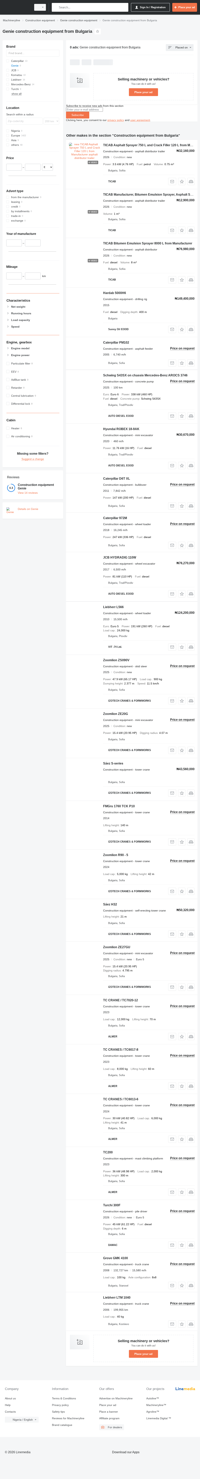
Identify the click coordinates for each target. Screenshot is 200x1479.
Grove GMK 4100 (115, 1258)
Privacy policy (60, 1405)
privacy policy (115, 120)
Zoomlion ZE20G (115, 713)
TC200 (108, 1152)
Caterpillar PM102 (116, 342)
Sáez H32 (110, 904)
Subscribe (77, 115)
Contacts (10, 1411)
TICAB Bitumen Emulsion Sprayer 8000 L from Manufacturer (147, 243)
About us (10, 1398)
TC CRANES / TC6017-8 (120, 1049)
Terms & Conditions (64, 1398)
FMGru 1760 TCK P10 (119, 806)
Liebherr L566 (113, 607)
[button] (181, 181)
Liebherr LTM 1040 (116, 1297)
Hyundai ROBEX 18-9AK (121, 429)
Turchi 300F (112, 1205)
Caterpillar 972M (115, 518)
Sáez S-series (113, 763)
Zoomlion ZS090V (116, 660)
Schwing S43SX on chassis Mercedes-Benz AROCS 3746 (145, 375)
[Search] (55, 7)
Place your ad (143, 92)
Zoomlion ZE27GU (116, 947)
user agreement (140, 120)
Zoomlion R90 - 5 (115, 855)
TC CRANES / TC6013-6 (120, 1099)
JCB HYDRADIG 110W (119, 557)
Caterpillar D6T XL (116, 478)
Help (8, 1405)
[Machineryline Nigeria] (16, 7)
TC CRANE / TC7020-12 (120, 1000)
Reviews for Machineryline (68, 1418)
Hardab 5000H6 (114, 293)
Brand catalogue (62, 1424)
